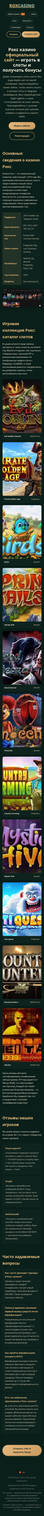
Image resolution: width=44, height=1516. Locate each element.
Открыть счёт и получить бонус (22, 1450)
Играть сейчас (22, 125)
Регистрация (22, 135)
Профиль (13, 34)
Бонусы (30, 27)
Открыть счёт (30, 34)
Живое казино (16, 14)
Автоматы (27, 21)
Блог (15, 21)
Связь (33, 14)
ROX (22, 5)
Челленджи (16, 27)
